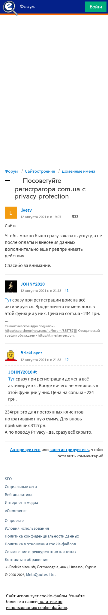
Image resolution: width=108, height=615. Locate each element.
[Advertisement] (54, 30)
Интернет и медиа (21, 502)
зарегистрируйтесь (69, 449)
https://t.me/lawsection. (56, 335)
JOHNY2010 (32, 284)
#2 (66, 359)
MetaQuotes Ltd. (41, 574)
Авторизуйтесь (25, 449)
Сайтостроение (40, 171)
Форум (11, 171)
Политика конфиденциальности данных (42, 536)
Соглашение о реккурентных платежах (40, 551)
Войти (96, 6)
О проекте (14, 520)
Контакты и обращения (26, 559)
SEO (8, 478)
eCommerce (15, 510)
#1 (66, 290)
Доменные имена (78, 171)
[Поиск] (78, 8)
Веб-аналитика (18, 494)
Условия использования (27, 528)
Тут (8, 300)
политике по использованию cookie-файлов (36, 604)
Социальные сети (21, 486)
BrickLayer (31, 353)
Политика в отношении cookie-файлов (40, 544)
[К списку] (17, 181)
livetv (26, 210)
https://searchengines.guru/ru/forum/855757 (39, 330)
